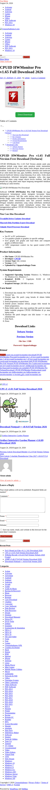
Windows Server (11, 774)
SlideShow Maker (12, 733)
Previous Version (18, 148)
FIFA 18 (8, 632)
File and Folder (11, 637)
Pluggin (8, 709)
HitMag (25, 789)
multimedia (9, 674)
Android (8, 9)
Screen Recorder (11, 724)
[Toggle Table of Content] (2, 126)
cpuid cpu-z (10, 355)
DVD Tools (9, 621)
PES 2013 (9, 689)
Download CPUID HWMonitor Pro (20, 370)
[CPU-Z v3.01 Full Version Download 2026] (4, 384)
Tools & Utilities (11, 739)
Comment (4, 496)
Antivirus (8, 12)
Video (7, 750)
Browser (8, 595)
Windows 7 (9, 765)
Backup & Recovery (13, 591)
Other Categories (11, 682)
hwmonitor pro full (21, 372)
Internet (8, 656)
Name (3, 516)
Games (7, 14)
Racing (7, 715)
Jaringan (8, 661)
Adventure (9, 576)
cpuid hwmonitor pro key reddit (18, 366)
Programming (10, 713)
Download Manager (12, 617)
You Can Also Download (20, 135)
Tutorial (8, 744)
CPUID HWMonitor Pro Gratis (24, 363)
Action (7, 571)
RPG (7, 722)
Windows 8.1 (10, 770)
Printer (7, 711)
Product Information (19, 139)
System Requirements (19, 140)
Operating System (12, 680)
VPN (7, 757)
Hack (7, 650)
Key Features (16, 137)
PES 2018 (9, 700)
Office (7, 18)
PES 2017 (9, 698)
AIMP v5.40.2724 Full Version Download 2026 (23, 559)
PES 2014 (9, 691)
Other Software (6, 61)
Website (3, 525)
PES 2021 (9, 23)
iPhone (7, 16)
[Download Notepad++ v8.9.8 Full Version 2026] (15, 422)
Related (15, 150)
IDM (7, 654)
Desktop (8, 615)
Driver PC (9, 619)
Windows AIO (10, 772)
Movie (7, 672)
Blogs (7, 593)
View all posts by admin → (10, 480)
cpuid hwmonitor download (25, 355)
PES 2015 (9, 693)
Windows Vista (11, 776)
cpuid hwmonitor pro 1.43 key (24, 357)
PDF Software (10, 20)
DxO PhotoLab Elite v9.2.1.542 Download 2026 (23, 551)
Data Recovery (10, 610)
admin (27, 78)
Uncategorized (10, 748)
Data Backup (10, 608)
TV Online (9, 746)
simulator (8, 728)
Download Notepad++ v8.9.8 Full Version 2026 (23, 426)
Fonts (7, 639)
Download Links (12, 145)
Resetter (8, 720)
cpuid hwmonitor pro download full (17, 361)
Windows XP (10, 778)
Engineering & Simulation (15, 628)
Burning (8, 597)
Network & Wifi (11, 676)
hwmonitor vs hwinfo (12, 374)
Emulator (8, 626)
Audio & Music (11, 589)
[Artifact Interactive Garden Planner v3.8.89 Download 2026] (14, 436)
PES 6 (7, 706)
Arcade (7, 584)
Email (3, 521)
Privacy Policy (34, 783)
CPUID (17, 259)
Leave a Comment (38, 78)
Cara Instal (16, 142)
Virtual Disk (9, 754)
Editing (7, 624)
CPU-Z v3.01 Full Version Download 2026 (21, 389)
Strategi (8, 737)
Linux (7, 663)
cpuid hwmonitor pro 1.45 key (21, 359)
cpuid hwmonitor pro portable (17, 368)
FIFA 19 (8, 634)
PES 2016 (9, 696)
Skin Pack (9, 730)
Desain (7, 613)
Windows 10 (10, 25)
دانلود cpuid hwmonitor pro (30, 374)
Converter (8, 604)
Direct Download (25, 115)
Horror (7, 652)
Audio (7, 587)
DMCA (10, 785)
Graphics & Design (12, 648)
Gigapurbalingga (21, 783)
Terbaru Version (17, 147)
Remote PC (9, 717)
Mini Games (9, 667)
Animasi (8, 580)
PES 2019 (9, 702)
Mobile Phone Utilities (13, 669)
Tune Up (8, 741)
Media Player (10, 665)
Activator (8, 7)
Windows (8, 761)
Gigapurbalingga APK (13, 645)
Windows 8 (9, 767)
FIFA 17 (8, 630)
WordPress (14, 789)
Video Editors (10, 752)
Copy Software (11, 606)
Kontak (17, 785)
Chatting (8, 602)
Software (8, 735)
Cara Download (11, 600)
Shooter (8, 726)
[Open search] (1, 55)
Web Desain (9, 759)
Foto (6, 641)
